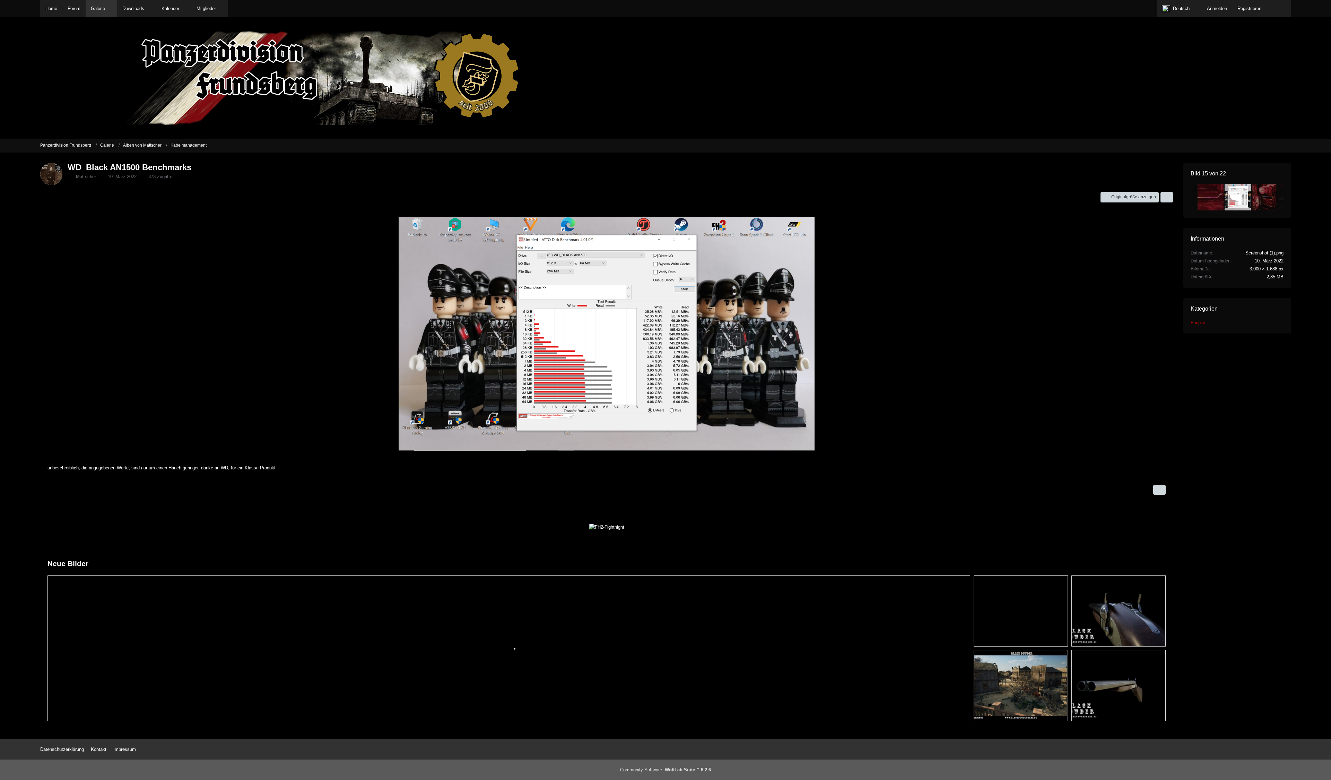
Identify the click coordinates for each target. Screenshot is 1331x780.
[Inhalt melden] (1159, 490)
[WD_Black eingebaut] (1265, 197)
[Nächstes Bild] (1154, 334)
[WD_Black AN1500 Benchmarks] (1238, 197)
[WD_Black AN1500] (1210, 197)
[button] (1179, 8)
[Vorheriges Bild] (59, 334)
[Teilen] (1166, 197)
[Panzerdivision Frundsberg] (665, 78)
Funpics (1199, 322)
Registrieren (1249, 8)
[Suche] (1279, 8)
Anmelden (1217, 8)
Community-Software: (665, 769)
